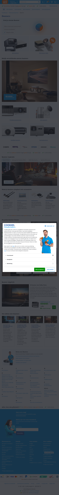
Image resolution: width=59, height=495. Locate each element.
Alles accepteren (39, 269)
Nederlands (49, 226)
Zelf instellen (50, 269)
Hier (5, 250)
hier (13, 246)
